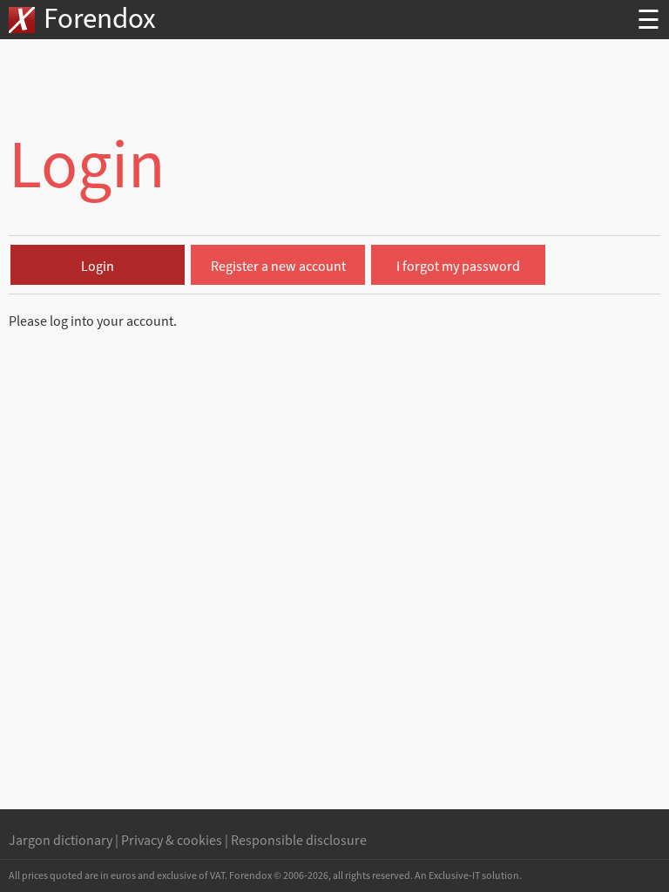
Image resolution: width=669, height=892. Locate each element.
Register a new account (278, 266)
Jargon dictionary (60, 840)
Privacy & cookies (171, 840)
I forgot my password (458, 266)
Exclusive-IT (454, 875)
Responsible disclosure (299, 840)
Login (97, 266)
